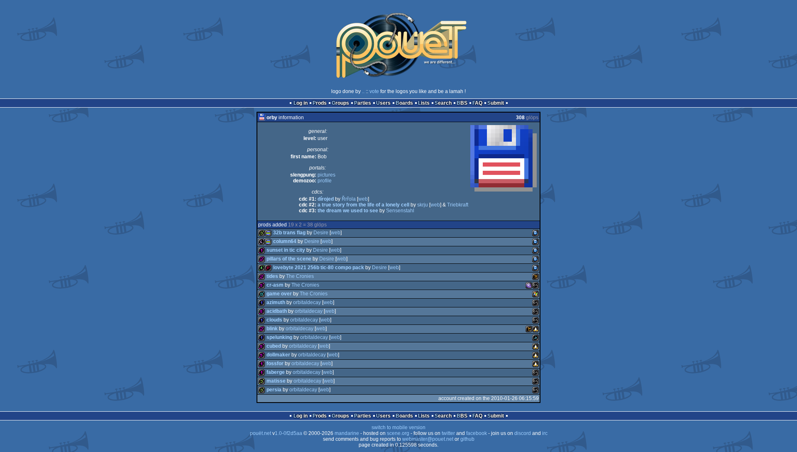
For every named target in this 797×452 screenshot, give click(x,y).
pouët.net (260, 433)
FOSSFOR (275, 363)
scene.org (398, 433)
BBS (462, 103)
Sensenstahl (400, 211)
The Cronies (300, 276)
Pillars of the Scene (288, 259)
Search (443, 103)
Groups (340, 103)
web (363, 199)
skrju (422, 205)
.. (363, 91)
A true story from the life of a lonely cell (363, 205)
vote (374, 91)
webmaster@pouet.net (427, 439)
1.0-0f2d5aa (288, 433)
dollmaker (278, 355)
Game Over (279, 294)
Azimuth (275, 302)
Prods (320, 103)
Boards (404, 103)
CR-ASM (275, 285)
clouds (274, 320)
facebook (476, 433)
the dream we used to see (348, 211)
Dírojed (326, 199)
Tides (272, 276)
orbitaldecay (307, 302)
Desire (320, 233)
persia (273, 390)
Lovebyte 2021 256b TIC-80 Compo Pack (318, 267)
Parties (362, 103)
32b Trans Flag (289, 233)
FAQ (477, 103)
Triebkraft (457, 205)
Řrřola (349, 199)
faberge (275, 372)
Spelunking (279, 337)
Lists (424, 103)
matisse (276, 381)
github (467, 439)
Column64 (284, 241)
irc (545, 433)
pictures (326, 175)
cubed (273, 346)
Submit (495, 103)
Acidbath (276, 311)
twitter (448, 433)
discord (522, 433)
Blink (272, 329)
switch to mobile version (398, 427)
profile (325, 181)
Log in (300, 103)
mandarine (347, 433)
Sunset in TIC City (285, 250)
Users (383, 103)
